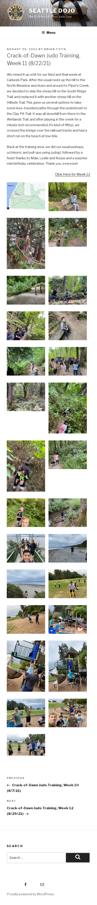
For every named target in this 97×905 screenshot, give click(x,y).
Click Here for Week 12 (72, 174)
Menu (50, 32)
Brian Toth (55, 49)
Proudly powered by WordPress (30, 894)
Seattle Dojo (52, 10)
